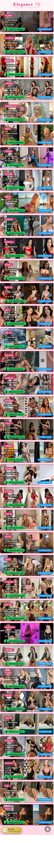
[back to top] (47, 829)
